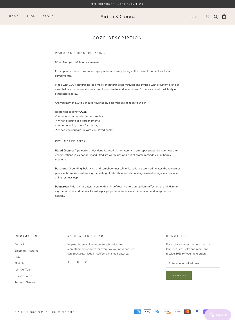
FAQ (17, 257)
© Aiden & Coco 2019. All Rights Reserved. (45, 312)
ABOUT (48, 16)
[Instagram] (77, 261)
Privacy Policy (23, 276)
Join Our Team (23, 269)
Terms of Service (25, 282)
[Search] (216, 16)
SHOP (31, 16)
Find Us (19, 263)
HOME (14, 16)
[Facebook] (68, 261)
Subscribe (178, 275)
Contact (19, 244)
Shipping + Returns (26, 251)
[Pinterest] (86, 261)
